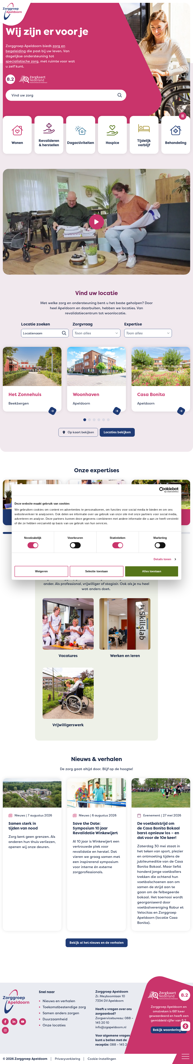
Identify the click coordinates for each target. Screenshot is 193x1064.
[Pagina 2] (89, 419)
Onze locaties (54, 1025)
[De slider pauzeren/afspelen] (182, 116)
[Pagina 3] (94, 419)
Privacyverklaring (67, 1059)
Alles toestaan (151, 571)
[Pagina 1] (84, 419)
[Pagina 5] (103, 419)
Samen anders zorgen (61, 1013)
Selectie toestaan (96, 571)
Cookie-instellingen (102, 1059)
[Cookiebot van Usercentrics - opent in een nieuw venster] (162, 490)
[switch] (75, 545)
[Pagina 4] (98, 419)
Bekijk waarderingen (169, 1030)
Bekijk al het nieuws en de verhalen (97, 943)
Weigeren (41, 571)
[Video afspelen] (96, 221)
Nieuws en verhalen (59, 1001)
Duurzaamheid (55, 1019)
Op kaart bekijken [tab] (81, 432)
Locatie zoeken (35, 324)
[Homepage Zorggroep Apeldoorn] (12, 11)
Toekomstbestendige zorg (64, 1007)
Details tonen (162, 559)
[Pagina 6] (108, 419)
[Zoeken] (119, 95)
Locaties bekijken (117, 432)
